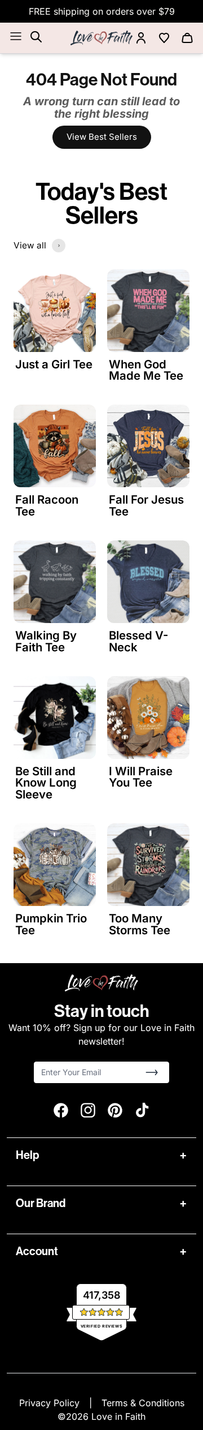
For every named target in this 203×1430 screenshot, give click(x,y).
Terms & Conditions (143, 1402)
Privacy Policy (50, 1402)
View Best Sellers (102, 136)
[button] (151, 1072)
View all (30, 245)
